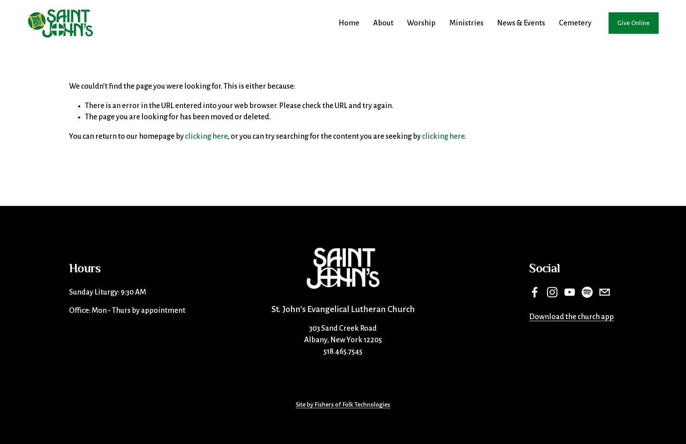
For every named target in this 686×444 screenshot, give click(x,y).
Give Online (633, 22)
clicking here (206, 136)
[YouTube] (569, 292)
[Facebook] (534, 292)
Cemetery (575, 23)
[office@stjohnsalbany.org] (604, 292)
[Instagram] (552, 292)
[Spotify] (587, 292)
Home (349, 23)
